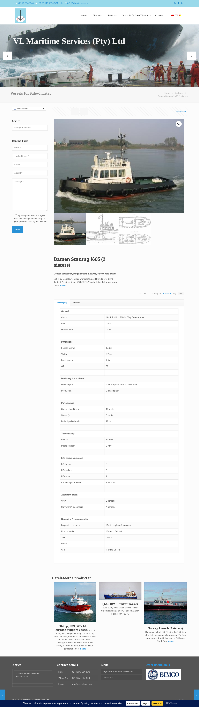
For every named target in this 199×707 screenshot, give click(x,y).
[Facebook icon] (178, 3)
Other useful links (158, 665)
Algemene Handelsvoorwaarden (118, 671)
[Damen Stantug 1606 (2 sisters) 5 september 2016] (196, 695)
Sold (181, 293)
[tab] (62, 302)
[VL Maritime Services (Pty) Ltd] (20, 15)
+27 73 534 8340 (26, 3)
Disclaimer (108, 677)
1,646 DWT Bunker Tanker (120, 604)
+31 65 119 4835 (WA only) (50, 3)
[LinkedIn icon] (182, 3)
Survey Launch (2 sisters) (165, 628)
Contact (76, 303)
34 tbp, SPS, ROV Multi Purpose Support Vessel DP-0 (74, 628)
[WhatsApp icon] (175, 3)
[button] (179, 124)
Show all (182, 111)
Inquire (63, 285)
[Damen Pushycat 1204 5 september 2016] (2, 695)
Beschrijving (62, 303)
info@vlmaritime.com (77, 3)
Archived (179, 93)
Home (167, 93)
